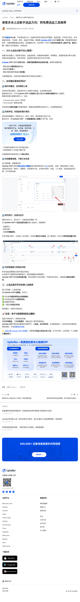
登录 (18, 5)
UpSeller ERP (46, 40)
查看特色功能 (19, 327)
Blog (38, 1)
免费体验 (41, 598)
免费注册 (31, 5)
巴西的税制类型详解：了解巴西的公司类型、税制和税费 (23, 427)
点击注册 (19, 139)
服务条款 (5, 588)
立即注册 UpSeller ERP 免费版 (16, 331)
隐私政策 (5, 591)
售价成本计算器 (24, 166)
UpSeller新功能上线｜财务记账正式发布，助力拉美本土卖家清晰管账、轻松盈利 (32, 419)
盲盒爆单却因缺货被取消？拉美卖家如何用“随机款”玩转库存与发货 (27, 411)
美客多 (7, 37)
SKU (46, 166)
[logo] (8, 3)
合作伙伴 (43, 523)
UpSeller (5, 17)
